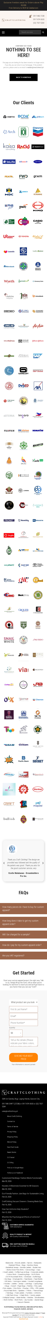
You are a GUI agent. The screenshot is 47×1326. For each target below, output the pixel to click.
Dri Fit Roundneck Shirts (14, 1277)
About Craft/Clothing (14, 1116)
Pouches (26, 1288)
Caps (38, 1270)
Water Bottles (21, 1297)
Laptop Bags (38, 1284)
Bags (24, 1265)
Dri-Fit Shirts (36, 1274)
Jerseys (21, 1284)
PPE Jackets (40, 1288)
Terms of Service (12, 1126)
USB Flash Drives (12, 1295)
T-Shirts (28, 1291)
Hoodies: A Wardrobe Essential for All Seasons (20, 1186)
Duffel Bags (37, 1277)
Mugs (7, 1286)
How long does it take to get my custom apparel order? (20, 922)
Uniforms (37, 1293)
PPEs (32, 1288)
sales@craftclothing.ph (10, 1111)
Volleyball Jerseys (9, 1297)
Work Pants (19, 1300)
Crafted (40, 1317)
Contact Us (11, 1121)
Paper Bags (21, 1286)
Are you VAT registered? (13, 955)
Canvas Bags (30, 1270)
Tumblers (29, 1293)
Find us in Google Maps (15, 1168)
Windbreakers (39, 1297)
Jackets (14, 1284)
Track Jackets (19, 1293)
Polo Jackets (7, 1288)
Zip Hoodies (29, 1300)
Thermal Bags (38, 1291)
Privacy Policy (11, 1132)
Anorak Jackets (20, 1263)
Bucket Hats (37, 1267)
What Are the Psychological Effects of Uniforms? (21, 1217)
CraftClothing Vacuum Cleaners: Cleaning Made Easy (22, 1201)
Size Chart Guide (12, 1147)
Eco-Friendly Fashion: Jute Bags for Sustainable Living (23, 1193)
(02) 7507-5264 (38, 23)
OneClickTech (23, 1319)
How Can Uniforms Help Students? (15, 1209)
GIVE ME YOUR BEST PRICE (23, 1057)
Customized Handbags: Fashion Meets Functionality (22, 1178)
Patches (30, 1286)
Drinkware (27, 1277)
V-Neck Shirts (24, 1295)
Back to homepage (23, 77)
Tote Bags (9, 1293)
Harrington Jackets (20, 1281)
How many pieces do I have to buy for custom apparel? (23, 909)
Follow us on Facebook (15, 1173)
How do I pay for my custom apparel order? (22, 945)
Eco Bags (8, 1279)
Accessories (9, 1263)
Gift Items (8, 1281)
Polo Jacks (38, 1286)
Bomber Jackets (25, 1267)
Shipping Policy (12, 1137)
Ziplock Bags (39, 1300)
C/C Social (10, 1157)
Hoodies (7, 1284)
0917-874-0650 (38, 19)
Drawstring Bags (24, 1274)
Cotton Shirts (11, 1274)
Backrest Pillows (14, 1265)
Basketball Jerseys (12, 1267)
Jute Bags (28, 1284)
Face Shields (38, 1279)
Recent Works (11, 1152)
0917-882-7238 (38, 16)
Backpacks (38, 1263)
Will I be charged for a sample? (16, 934)
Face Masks (28, 1279)
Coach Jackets (8, 1272)
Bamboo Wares (32, 1265)
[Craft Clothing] (13, 20)
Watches (30, 1297)
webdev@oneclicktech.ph (35, 67)
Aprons (29, 1263)
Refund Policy (11, 1142)
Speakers (22, 1291)
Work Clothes (8, 1300)
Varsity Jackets (35, 1295)
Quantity (12, 1028)
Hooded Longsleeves (35, 1281)
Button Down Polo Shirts (15, 1270)
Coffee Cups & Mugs (22, 1272)
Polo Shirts (17, 1288)
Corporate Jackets (37, 1272)
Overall (13, 1286)
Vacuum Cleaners (24, 1302)
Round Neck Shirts (10, 1291)
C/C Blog (10, 1162)
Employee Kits (18, 1279)
